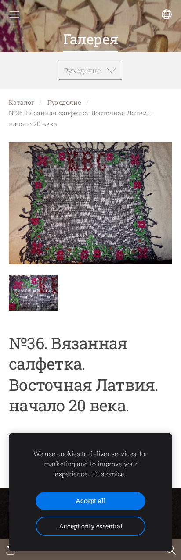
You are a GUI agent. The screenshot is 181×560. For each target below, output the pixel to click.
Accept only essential (91, 526)
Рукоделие (64, 102)
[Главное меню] (14, 14)
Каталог (21, 102)
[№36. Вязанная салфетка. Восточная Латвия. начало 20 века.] (33, 292)
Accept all (91, 500)
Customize (108, 474)
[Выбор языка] (167, 14)
